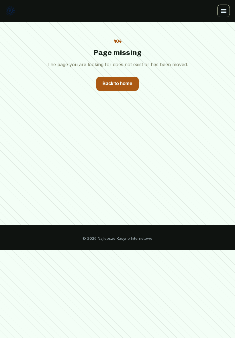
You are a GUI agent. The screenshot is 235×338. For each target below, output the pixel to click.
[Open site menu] (223, 11)
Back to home (117, 83)
